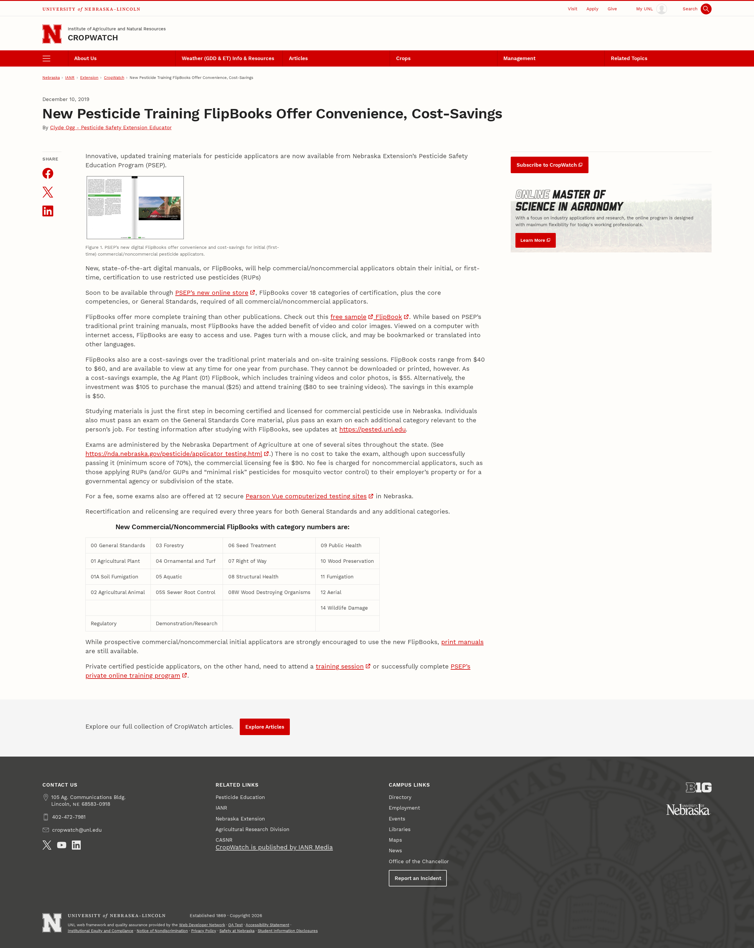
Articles (298, 58)
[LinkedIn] (76, 845)
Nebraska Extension (240, 819)
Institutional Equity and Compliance (100, 931)
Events (397, 819)
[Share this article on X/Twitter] (47, 192)
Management (519, 58)
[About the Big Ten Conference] (699, 787)
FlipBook (387, 316)
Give (612, 8)
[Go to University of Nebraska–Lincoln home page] (52, 34)
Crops (403, 58)
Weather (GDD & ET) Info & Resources (228, 58)
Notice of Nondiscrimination (162, 931)
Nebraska (51, 77)
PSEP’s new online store (211, 292)
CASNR (224, 840)
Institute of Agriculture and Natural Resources (117, 29)
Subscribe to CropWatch (547, 165)
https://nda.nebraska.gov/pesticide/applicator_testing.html (173, 453)
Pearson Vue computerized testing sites (306, 496)
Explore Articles (264, 727)
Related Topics (629, 58)
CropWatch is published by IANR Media (274, 847)
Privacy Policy (203, 931)
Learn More (532, 240)
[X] (47, 845)
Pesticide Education (240, 797)
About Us (85, 58)
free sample (348, 316)
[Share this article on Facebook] (47, 173)
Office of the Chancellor (419, 861)
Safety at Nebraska (236, 931)
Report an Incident (418, 878)
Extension (89, 77)
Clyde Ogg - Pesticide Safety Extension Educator (111, 127)
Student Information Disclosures (288, 931)
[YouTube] (61, 845)
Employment (404, 808)
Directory (400, 797)
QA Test (235, 925)
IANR (70, 77)
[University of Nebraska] (689, 809)
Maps (395, 840)
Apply (592, 8)
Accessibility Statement (267, 925)
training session (340, 666)
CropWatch (93, 37)
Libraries (400, 829)
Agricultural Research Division (253, 829)
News (395, 850)
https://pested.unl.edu (372, 429)
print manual (460, 642)
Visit (572, 8)
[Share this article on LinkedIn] (47, 211)
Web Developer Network (202, 925)
